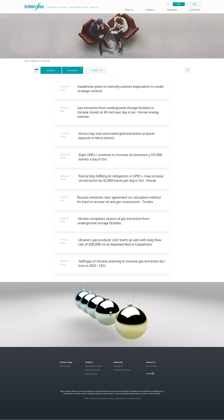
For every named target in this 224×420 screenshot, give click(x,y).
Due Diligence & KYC (94, 366)
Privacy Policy (151, 366)
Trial (179, 4)
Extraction (73, 70)
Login (194, 4)
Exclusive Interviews (122, 370)
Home (26, 61)
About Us (129, 9)
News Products (91, 374)
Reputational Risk (92, 370)
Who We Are (65, 366)
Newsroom (35, 61)
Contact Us (195, 9)
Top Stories (118, 366)
